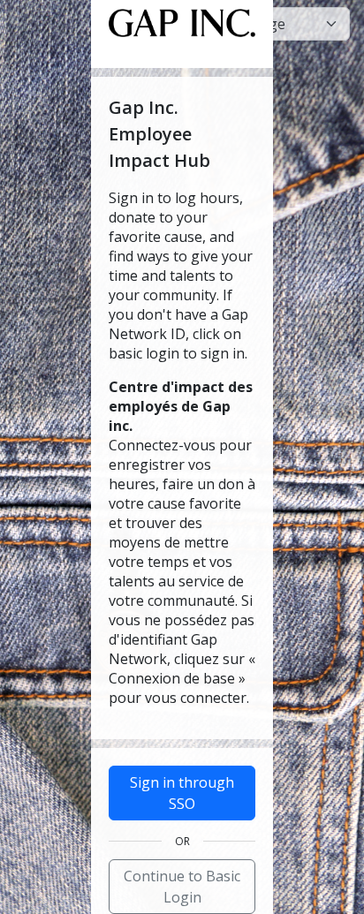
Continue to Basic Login (182, 886)
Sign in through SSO (182, 793)
